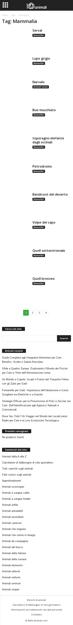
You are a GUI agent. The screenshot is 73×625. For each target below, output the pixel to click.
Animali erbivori (11, 571)
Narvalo (38, 82)
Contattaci (36, 614)
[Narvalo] (16, 91)
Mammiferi (38, 35)
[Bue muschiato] (16, 119)
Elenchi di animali (36, 599)
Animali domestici (12, 565)
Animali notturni (11, 577)
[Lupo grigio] (16, 65)
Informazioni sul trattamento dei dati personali (36, 609)
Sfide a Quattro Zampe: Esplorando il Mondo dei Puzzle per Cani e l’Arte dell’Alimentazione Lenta (35, 370)
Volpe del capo (43, 222)
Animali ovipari (10, 589)
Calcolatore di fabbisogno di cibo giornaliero (27, 462)
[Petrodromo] (16, 175)
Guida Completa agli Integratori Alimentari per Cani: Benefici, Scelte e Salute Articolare (32, 359)
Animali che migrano (14, 529)
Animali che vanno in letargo (18, 535)
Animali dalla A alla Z (14, 456)
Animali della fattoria (14, 553)
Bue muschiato (44, 110)
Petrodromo (42, 166)
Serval (37, 30)
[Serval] (16, 39)
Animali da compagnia (15, 541)
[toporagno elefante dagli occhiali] (16, 147)
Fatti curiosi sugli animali (16, 474)
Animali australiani (13, 516)
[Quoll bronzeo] (16, 288)
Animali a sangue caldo (15, 492)
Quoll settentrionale (48, 250)
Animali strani (40, 86)
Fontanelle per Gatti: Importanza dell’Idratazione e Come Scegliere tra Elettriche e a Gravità (35, 392)
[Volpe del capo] (16, 231)
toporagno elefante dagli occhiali (48, 140)
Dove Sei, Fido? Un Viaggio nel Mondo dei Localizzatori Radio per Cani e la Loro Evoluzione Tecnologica (34, 418)
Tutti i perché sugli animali (17, 468)
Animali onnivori (11, 583)
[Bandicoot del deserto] (16, 203)
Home (5, 15)
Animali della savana (14, 559)
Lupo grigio (41, 58)
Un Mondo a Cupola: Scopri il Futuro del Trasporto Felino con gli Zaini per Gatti (35, 381)
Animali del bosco (12, 547)
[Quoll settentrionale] (16, 260)
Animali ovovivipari (13, 486)
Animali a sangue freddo (16, 498)
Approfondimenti (11, 480)
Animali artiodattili (12, 510)
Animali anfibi (10, 504)
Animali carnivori (11, 522)
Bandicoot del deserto (50, 194)
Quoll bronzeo (43, 278)
